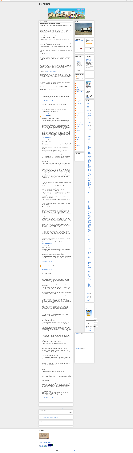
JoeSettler (78, 105)
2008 (88, 293)
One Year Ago (89, 137)
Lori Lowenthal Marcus (78, 111)
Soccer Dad (78, 132)
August (89, 122)
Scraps (77, 126)
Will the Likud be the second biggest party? (89, 261)
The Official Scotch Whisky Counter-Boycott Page (49, 417)
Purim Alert (89, 139)
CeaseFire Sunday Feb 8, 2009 (89, 238)
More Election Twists (89, 156)
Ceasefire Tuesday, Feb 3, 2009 (89, 275)
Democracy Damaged (89, 222)
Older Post (69, 404)
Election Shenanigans (89, 141)
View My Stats (41, 446)
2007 (88, 294)
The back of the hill (79, 135)
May (88, 126)
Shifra (77, 128)
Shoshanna (78, 130)
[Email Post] (50, 89)
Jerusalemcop (78, 103)
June (89, 125)
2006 (88, 296)
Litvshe (77, 108)
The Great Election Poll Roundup (89, 252)
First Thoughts (89, 212)
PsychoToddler (78, 122)
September (89, 120)
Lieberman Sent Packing (89, 169)
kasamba (77, 145)
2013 (88, 106)
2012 (88, 107)
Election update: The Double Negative (89, 146)
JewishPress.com (78, 333)
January (89, 290)
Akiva (77, 87)
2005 (88, 297)
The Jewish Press (80, 58)
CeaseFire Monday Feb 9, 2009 (89, 226)
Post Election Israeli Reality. (89, 195)
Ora (77, 120)
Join (86, 328)
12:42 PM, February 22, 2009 (47, 397)
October (89, 117)
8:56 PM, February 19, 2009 (47, 243)
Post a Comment (44, 399)
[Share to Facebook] (54, 89)
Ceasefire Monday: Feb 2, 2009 (89, 279)
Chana (77, 89)
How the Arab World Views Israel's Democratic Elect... (89, 189)
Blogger (75, 450)
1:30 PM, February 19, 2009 (47, 113)
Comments (78, 78)
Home (56, 404)
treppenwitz (78, 149)
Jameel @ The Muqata (78, 101)
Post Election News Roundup (89, 183)
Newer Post (42, 404)
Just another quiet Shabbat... (89, 173)
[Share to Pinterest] (55, 89)
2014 (88, 104)
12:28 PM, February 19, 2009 (47, 100)
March (89, 129)
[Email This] (51, 89)
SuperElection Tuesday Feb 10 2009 (89, 217)
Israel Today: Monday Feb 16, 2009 (89, 160)
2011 (88, 109)
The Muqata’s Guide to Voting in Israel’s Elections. (89, 232)
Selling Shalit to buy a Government (89, 243)
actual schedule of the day (51, 71)
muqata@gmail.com (89, 89)
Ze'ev (77, 141)
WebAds (80, 44)
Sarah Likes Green (79, 124)
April (89, 128)
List (86, 327)
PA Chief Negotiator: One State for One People (89, 60)
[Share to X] (53, 89)
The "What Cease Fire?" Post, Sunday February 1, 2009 (89, 285)
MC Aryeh (78, 115)
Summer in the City (89, 134)
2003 (88, 299)
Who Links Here (88, 330)
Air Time (77, 85)
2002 (88, 300)
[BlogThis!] (52, 89)
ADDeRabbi (78, 83)
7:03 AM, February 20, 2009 (47, 269)
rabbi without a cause (78, 147)
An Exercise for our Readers (89, 200)
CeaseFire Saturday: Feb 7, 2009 (89, 247)
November (89, 115)
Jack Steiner (78, 98)
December (89, 113)
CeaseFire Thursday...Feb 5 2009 (89, 266)
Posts (78, 76)
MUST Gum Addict (79, 117)
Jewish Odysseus (45, 264)
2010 (88, 110)
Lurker (77, 113)
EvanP (77, 93)
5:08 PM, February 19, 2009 (47, 137)
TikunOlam (78, 137)
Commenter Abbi (79, 91)
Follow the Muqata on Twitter (89, 50)
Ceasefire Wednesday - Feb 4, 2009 (89, 271)
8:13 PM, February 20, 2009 (47, 377)
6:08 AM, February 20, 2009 (47, 261)
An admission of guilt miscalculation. (89, 152)
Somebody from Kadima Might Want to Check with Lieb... (89, 207)
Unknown (78, 139)
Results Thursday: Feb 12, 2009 (89, 178)
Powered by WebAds (79, 40)
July (88, 123)
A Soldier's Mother (45, 115)
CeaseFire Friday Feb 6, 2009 (89, 256)
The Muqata (44, 4)
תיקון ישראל (78, 143)
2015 (88, 103)
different (48, 53)
